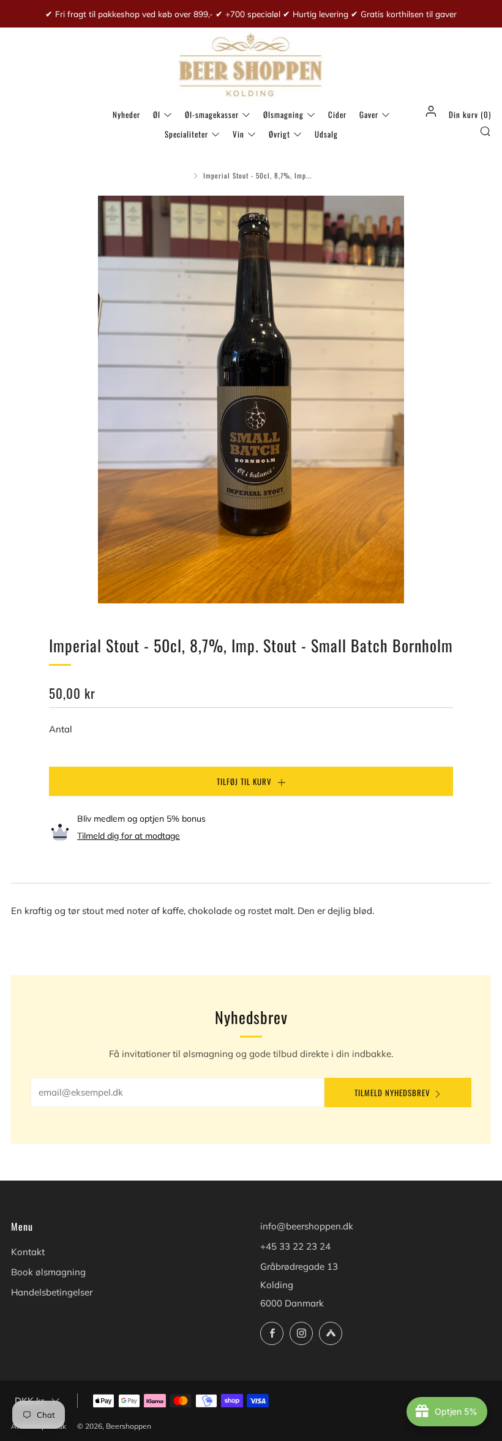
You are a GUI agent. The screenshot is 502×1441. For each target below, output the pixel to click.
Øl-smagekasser (212, 114)
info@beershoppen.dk (306, 1226)
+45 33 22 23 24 (295, 1246)
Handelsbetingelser (51, 1292)
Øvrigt (279, 134)
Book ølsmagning (48, 1272)
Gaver (368, 114)
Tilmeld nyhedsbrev (392, 1092)
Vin (238, 134)
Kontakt (28, 1252)
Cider (337, 114)
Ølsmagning (283, 114)
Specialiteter (186, 134)
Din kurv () (470, 114)
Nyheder (126, 114)
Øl (156, 114)
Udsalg (326, 134)
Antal (60, 729)
